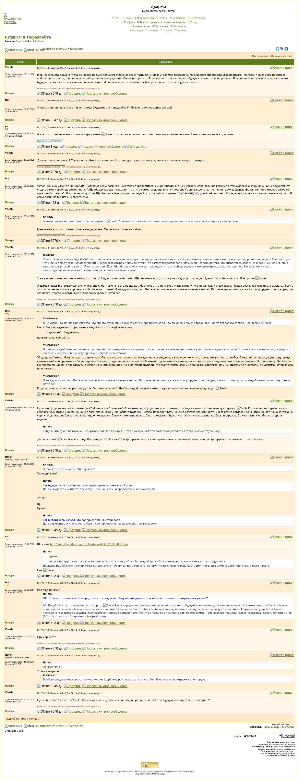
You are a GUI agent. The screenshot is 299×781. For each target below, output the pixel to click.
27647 (42, 101)
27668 (42, 458)
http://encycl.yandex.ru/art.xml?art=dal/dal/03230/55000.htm (89, 544)
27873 (42, 655)
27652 (42, 248)
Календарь (179, 18)
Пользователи (145, 18)
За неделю (180, 26)
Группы (163, 18)
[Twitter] (278, 48)
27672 (42, 537)
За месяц (182, 31)
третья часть (66, 469)
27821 (42, 583)
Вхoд (193, 22)
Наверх (9, 93)
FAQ (117, 18)
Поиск (128, 18)
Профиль (129, 22)
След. (40, 41)
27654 (42, 401)
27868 (42, 630)
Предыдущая (260, 56)
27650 (42, 179)
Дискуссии (76, 48)
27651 (42, 210)
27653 (42, 311)
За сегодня (161, 26)
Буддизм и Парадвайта (28, 36)
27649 (42, 153)
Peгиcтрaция (198, 18)
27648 (42, 127)
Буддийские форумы (54, 48)
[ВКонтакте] (286, 48)
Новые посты (142, 26)
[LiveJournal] (282, 48)
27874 (42, 693)
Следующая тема (281, 56)
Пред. (18, 41)
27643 (42, 68)
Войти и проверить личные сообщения (162, 22)
